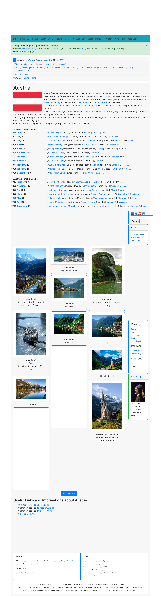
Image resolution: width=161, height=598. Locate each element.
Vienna (86, 156)
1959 (13, 160)
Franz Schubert (56, 156)
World (116, 39)
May (119, 169)
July (19, 136)
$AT (61, 60)
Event (50, 39)
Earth (43, 39)
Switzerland (83, 102)
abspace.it (87, 561)
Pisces (126, 165)
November (22, 152)
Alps (111, 111)
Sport (90, 39)
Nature (58, 39)
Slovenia (48, 102)
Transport (99, 39)
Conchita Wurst (56, 152)
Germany (89, 99)
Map (132, 332)
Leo (116, 137)
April (19, 144)
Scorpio (101, 153)
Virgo (105, 161)
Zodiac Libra (135, 241)
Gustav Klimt (30, 78)
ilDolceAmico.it (88, 573)
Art (28, 39)
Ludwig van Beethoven (60, 194)
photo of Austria (46, 508)
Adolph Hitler (55, 148)
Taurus (122, 190)
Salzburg (88, 132)
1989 (14, 132)
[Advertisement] (80, 17)
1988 (14, 152)
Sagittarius (100, 173)
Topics (133, 329)
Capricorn (123, 202)
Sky (84, 39)
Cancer (130, 141)
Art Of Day (136, 376)
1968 (57, 48)
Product (76, 39)
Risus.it (86, 570)
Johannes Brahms (57, 190)
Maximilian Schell (57, 173)
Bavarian (60, 117)
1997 (107, 144)
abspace (36, 564)
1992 (114, 169)
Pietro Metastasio (57, 202)
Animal (22, 39)
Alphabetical (135, 335)
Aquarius (126, 157)
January (21, 156)
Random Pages (136, 351)
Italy (123, 39)
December (22, 173)
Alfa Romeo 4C (137, 238)
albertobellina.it (89, 576)
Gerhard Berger (56, 160)
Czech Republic (73, 99)
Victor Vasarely (54, 144)
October (115, 164)
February (119, 140)
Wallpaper (132, 39)
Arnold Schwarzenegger (58, 136)
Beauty (35, 39)
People (67, 39)
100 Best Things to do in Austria (33, 505)
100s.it (85, 567)
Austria (48, 60)
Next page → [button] (69, 493)
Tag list (134, 338)
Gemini (104, 133)
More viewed (136, 341)
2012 (35, 51)
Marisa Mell (54, 169)
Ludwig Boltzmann (58, 164)
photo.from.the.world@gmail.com (29, 573)
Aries (122, 145)
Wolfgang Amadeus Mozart (62, 206)
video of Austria (46, 511)
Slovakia (128, 99)
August (20, 160)
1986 (32, 48)
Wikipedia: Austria (26, 514)
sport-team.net (89, 564)
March (113, 144)
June (19, 132)
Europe (39, 60)
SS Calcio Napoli (137, 235)
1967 (82, 48)
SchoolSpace (103, 561)
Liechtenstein (102, 102)
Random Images (137, 354)
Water (109, 39)
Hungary (113, 99)
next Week (51, 45)
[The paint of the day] (138, 391)
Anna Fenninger (54, 132)
